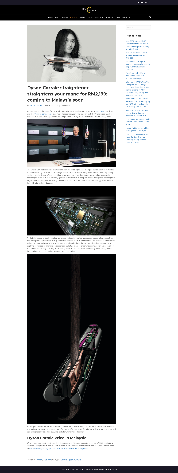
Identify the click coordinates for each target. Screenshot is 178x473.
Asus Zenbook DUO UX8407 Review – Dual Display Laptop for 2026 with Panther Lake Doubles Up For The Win (138, 102)
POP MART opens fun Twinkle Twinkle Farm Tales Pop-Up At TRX (138, 122)
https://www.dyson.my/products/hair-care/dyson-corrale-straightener (58, 448)
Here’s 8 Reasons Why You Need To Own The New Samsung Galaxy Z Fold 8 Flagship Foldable (137, 138)
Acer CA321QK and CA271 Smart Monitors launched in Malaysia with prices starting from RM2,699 (137, 45)
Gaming (82, 17)
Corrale (64, 459)
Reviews (65, 17)
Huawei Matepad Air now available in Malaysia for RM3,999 (136, 55)
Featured (47, 459)
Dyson (70, 459)
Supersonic (100, 111)
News (57, 17)
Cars (118, 17)
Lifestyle (98, 17)
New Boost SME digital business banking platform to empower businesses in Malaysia (138, 65)
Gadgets (73, 17)
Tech (90, 17)
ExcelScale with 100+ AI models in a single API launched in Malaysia (135, 76)
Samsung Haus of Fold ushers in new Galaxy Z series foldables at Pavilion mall (138, 113)
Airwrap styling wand (43, 114)
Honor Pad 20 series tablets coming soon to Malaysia (138, 129)
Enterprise (109, 17)
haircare (77, 459)
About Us (126, 17)
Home (50, 17)
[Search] (149, 17)
